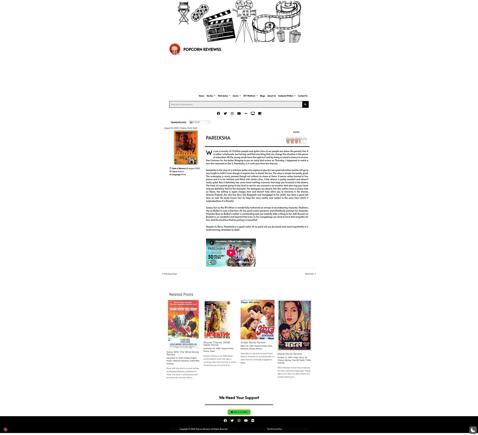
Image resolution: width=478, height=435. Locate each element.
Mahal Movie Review (290, 353)
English (196, 122)
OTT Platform (249, 95)
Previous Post (169, 274)
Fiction (169, 361)
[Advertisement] (239, 75)
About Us (272, 95)
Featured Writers (285, 95)
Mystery (288, 360)
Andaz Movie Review (253, 342)
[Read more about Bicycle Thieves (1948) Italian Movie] (217, 319)
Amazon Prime (227, 348)
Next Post (310, 274)
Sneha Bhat (194, 361)
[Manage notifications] (5, 430)
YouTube (170, 363)
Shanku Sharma (255, 349)
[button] (211, 96)
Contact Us (302, 95)
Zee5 (195, 128)
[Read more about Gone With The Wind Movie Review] (184, 324)
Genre (235, 95)
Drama (183, 128)
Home (201, 95)
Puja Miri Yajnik (298, 360)
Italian (212, 351)
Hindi (189, 128)
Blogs (262, 95)
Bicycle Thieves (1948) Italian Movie (217, 343)
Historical (176, 361)
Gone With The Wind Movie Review (183, 353)
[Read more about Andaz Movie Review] (258, 319)
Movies (210, 95)
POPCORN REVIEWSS (202, 49)
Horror (301, 357)
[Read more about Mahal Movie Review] (295, 325)
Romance (185, 361)
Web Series (223, 95)
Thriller (308, 360)
